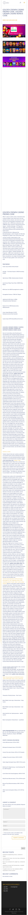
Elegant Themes (13, 911)
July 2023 (6, 886)
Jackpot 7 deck (17, 460)
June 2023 (6, 888)
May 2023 (6, 891)
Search (23, 848)
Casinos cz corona (6, 451)
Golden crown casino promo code (10, 20)
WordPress (14, 913)
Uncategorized (14, 886)
